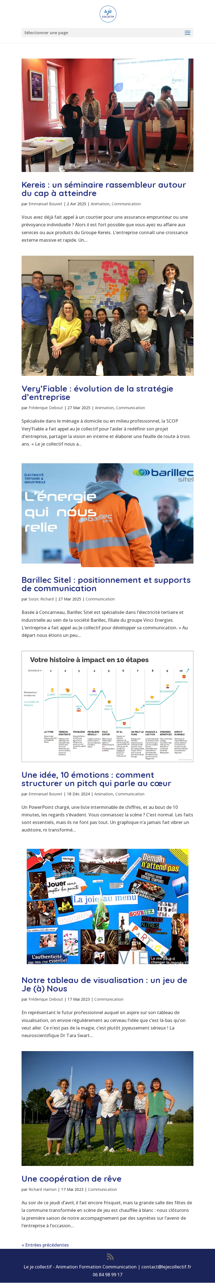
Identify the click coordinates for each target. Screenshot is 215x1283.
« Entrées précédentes (45, 1245)
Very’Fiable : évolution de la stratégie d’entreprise (97, 392)
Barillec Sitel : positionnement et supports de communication (106, 583)
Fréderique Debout (46, 407)
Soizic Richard (41, 599)
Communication (126, 203)
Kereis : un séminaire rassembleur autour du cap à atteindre (104, 188)
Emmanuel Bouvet (45, 203)
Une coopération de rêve (71, 1178)
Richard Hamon (43, 1189)
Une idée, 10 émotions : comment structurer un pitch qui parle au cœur (96, 778)
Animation (100, 203)
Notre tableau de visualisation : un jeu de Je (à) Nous (104, 984)
